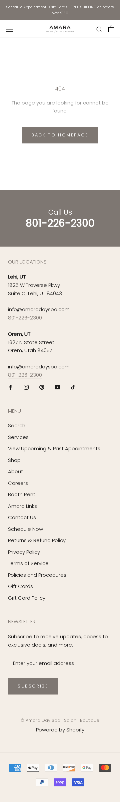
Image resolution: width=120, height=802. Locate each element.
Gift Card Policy (26, 597)
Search (16, 425)
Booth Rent (21, 494)
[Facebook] (10, 387)
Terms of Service (28, 563)
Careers (18, 483)
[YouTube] (57, 387)
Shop (14, 460)
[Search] (99, 29)
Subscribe (33, 686)
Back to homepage (60, 135)
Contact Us (22, 517)
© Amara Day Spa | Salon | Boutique (60, 720)
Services (18, 437)
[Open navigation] (9, 29)
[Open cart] (111, 29)
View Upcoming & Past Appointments (54, 448)
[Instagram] (26, 387)
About (15, 471)
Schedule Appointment (26, 7)
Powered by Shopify (60, 729)
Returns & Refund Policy (37, 540)
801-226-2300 (25, 317)
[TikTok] (73, 387)
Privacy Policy (24, 551)
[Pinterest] (41, 387)
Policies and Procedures (37, 574)
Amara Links (22, 505)
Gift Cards (58, 7)
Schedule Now (25, 528)
